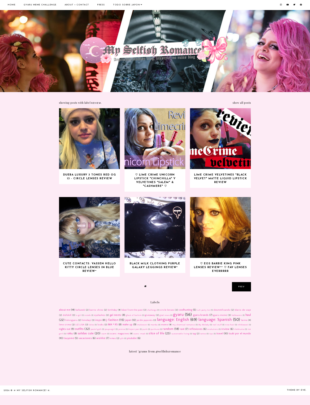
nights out (65, 329)
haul (248, 315)
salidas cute (86, 333)
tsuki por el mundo (240, 333)
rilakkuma (239, 329)
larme (244, 320)
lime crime (65, 324)
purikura (155, 329)
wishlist (100, 338)
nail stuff (217, 325)
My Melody (203, 325)
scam (104, 334)
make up (128, 324)
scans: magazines (119, 333)
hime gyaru (71, 320)
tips (211, 334)
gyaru (178, 314)
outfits (79, 329)
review (225, 329)
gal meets (115, 315)
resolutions (212, 329)
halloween (237, 315)
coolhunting (185, 309)
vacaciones (85, 338)
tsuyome (69, 338)
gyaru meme (220, 315)
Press (101, 5)
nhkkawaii (243, 325)
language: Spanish (215, 319)
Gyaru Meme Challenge (40, 5)
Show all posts (242, 102)
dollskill (67, 315)
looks (100, 324)
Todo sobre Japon (126, 5)
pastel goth (96, 329)
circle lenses (167, 310)
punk (144, 329)
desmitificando (222, 310)
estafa (88, 315)
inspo (98, 320)
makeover (142, 325)
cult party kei (203, 310)
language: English (173, 319)
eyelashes (99, 315)
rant (182, 329)
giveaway (150, 315)
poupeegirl (110, 329)
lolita (91, 325)
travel (220, 333)
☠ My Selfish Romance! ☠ (32, 390)
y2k (122, 338)
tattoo (203, 334)
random (168, 329)
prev (241, 287)
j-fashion (112, 320)
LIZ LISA (80, 324)
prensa (121, 329)
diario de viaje (243, 310)
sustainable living (180, 334)
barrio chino (96, 310)
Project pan (133, 329)
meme (164, 324)
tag (194, 333)
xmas (113, 338)
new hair (229, 325)
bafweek (80, 310)
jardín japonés (144, 320)
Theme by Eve (296, 390)
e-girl (78, 315)
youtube (132, 338)
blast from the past (132, 310)
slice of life (156, 333)
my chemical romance (183, 325)
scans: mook (139, 334)
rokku (70, 333)
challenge (152, 310)
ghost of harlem (134, 315)
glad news (165, 315)
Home (11, 5)
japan (128, 320)
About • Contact (77, 5)
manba (154, 325)
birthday (112, 310)
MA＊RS (113, 324)
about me (64, 309)
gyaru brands (201, 315)
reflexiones (196, 329)
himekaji (86, 320)
